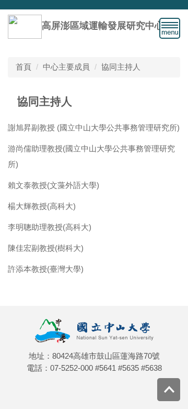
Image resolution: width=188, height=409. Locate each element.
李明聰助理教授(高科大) (49, 227)
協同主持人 (120, 66)
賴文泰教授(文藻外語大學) (53, 185)
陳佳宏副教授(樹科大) (46, 248)
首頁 (23, 66)
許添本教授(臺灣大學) (46, 268)
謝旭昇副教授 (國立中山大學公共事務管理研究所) (94, 127)
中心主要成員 (66, 66)
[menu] (169, 28)
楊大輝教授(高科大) (42, 206)
